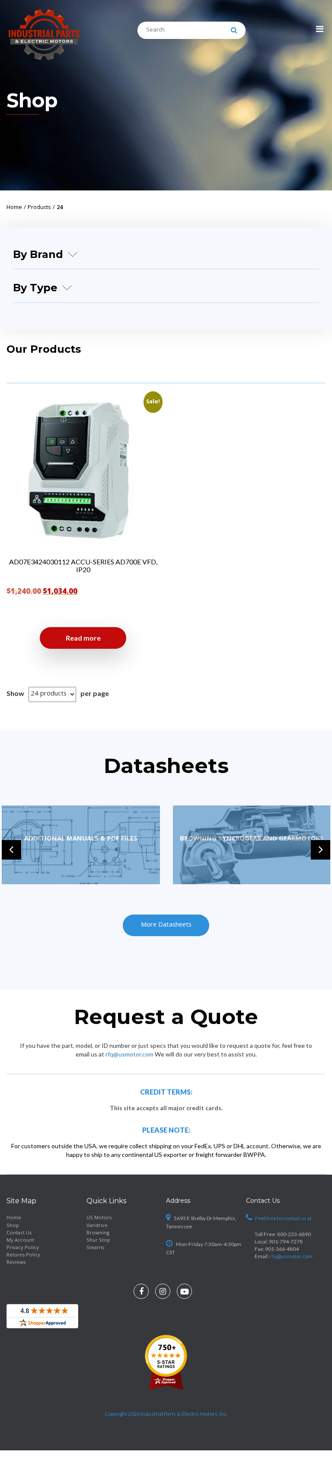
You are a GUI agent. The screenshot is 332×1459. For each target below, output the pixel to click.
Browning (97, 1233)
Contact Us (19, 1233)
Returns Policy (23, 1255)
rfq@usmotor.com (129, 1054)
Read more (83, 638)
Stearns (95, 1248)
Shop (12, 1226)
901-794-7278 (286, 1241)
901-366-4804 (282, 1249)
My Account (20, 1241)
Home (13, 1218)
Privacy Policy (22, 1248)
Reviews (16, 1263)
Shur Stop (98, 1241)
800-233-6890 (294, 1234)
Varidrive (97, 1226)
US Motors (99, 1218)
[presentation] (11, 850)
